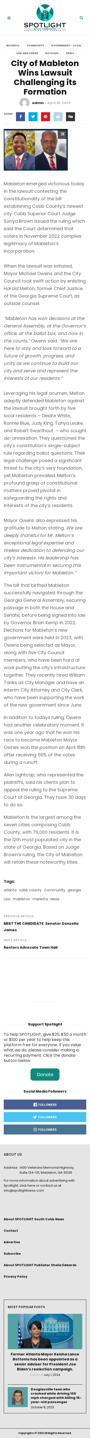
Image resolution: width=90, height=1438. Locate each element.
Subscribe (12, 1253)
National (52, 53)
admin (38, 103)
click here (27, 1185)
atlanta (10, 890)
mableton (21, 899)
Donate (45, 1074)
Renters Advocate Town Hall (31, 947)
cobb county (30, 890)
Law (7, 899)
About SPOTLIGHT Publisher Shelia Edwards (40, 1265)
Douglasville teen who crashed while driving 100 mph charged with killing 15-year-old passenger (56, 1395)
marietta (40, 899)
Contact (11, 1231)
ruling (65, 221)
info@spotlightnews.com (24, 1190)
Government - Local (66, 45)
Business (13, 45)
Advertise (12, 1242)
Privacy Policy (16, 1276)
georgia (74, 890)
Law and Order (27, 53)
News (70, 53)
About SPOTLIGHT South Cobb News (34, 1219)
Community (35, 45)
